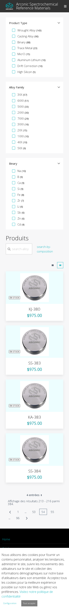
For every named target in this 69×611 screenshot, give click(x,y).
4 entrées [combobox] (32, 495)
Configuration (9, 603)
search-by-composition (45, 249)
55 (53, 512)
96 (19, 518)
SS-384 (34, 471)
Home (6, 539)
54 (44, 512)
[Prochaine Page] (26, 518)
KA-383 (34, 417)
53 (35, 512)
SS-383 (34, 363)
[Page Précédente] (10, 512)
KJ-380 (34, 309)
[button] (34, 23)
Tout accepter (29, 603)
